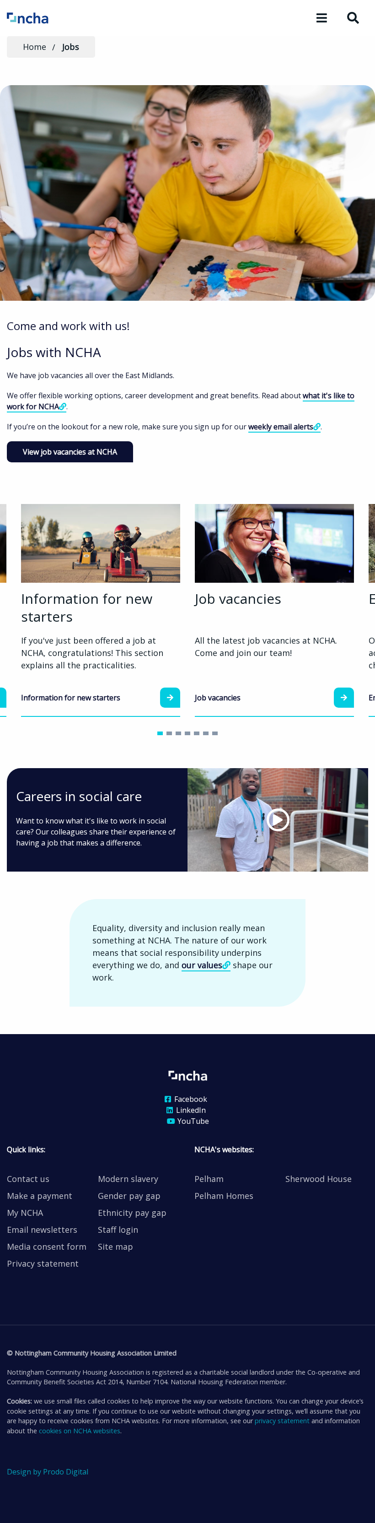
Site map (115, 1246)
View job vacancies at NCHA (70, 452)
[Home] (40, 17)
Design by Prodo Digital (47, 1472)
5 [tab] (196, 733)
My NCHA (25, 1212)
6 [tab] (206, 733)
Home (34, 46)
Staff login (118, 1229)
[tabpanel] (274, 610)
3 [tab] (178, 733)
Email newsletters (42, 1229)
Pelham (209, 1178)
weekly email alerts (280, 427)
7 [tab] (215, 733)
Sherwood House (318, 1178)
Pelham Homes (223, 1195)
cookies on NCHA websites (79, 1430)
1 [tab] (160, 733)
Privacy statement (43, 1263)
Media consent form (46, 1246)
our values (202, 964)
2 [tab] (169, 733)
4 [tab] (187, 733)
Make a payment (39, 1195)
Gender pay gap (129, 1195)
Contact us (28, 1178)
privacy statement (282, 1420)
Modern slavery (128, 1178)
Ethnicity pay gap (132, 1212)
